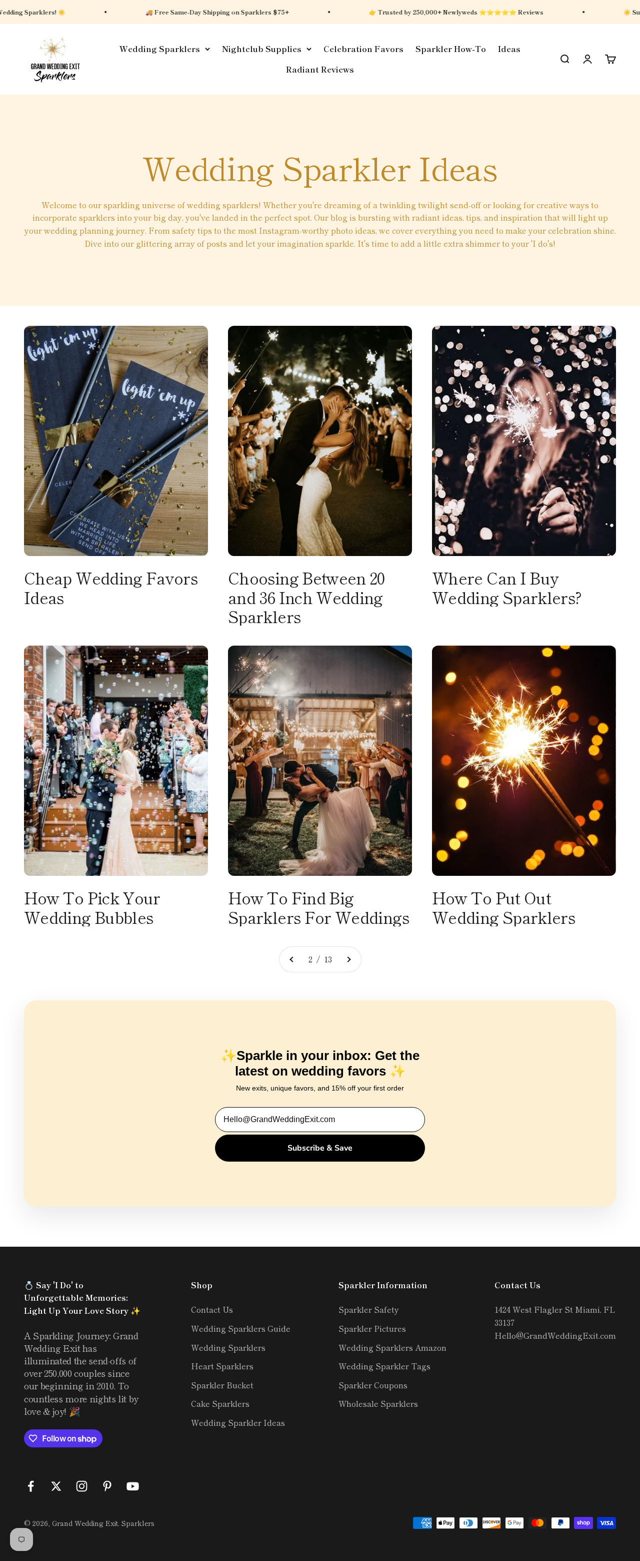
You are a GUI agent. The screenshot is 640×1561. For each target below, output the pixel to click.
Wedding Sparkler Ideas (238, 1422)
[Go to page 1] (292, 959)
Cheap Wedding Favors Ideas (111, 587)
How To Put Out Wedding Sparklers (503, 907)
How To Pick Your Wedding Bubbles (92, 907)
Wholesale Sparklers (378, 1403)
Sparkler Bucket (222, 1385)
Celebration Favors (364, 49)
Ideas (509, 49)
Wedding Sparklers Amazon (392, 1347)
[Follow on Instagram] (81, 1486)
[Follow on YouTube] (133, 1486)
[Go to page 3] (348, 959)
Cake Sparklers (220, 1403)
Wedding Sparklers (160, 49)
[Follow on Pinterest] (107, 1486)
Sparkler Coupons (373, 1385)
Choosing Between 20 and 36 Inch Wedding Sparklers (306, 597)
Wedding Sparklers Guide (240, 1328)
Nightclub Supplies (262, 49)
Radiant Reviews (320, 70)
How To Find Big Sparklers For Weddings (318, 907)
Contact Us (212, 1309)
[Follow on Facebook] (31, 1486)
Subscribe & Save (320, 1148)
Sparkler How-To (451, 49)
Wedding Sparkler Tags (384, 1366)
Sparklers (138, 1523)
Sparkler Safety (368, 1309)
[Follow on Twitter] (56, 1486)
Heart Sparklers (222, 1366)
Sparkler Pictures (372, 1328)
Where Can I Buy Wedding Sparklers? (507, 587)
